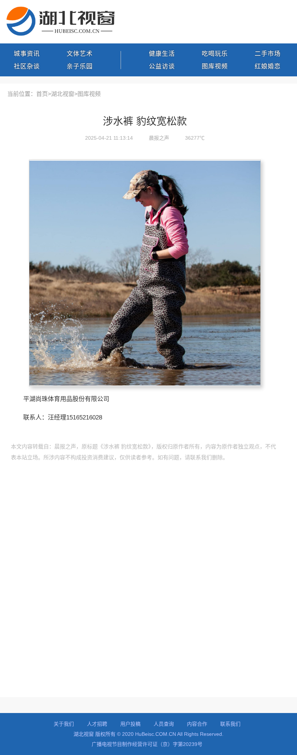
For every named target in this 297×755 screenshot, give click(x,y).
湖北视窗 (62, 94)
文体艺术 (80, 53)
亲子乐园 (80, 66)
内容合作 (197, 724)
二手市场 (268, 53)
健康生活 (162, 53)
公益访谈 (162, 66)
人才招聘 (97, 724)
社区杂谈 (27, 66)
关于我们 (64, 724)
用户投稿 (130, 724)
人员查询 (164, 724)
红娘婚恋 (268, 66)
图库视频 (215, 66)
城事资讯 (27, 53)
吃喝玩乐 (215, 53)
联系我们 (230, 724)
